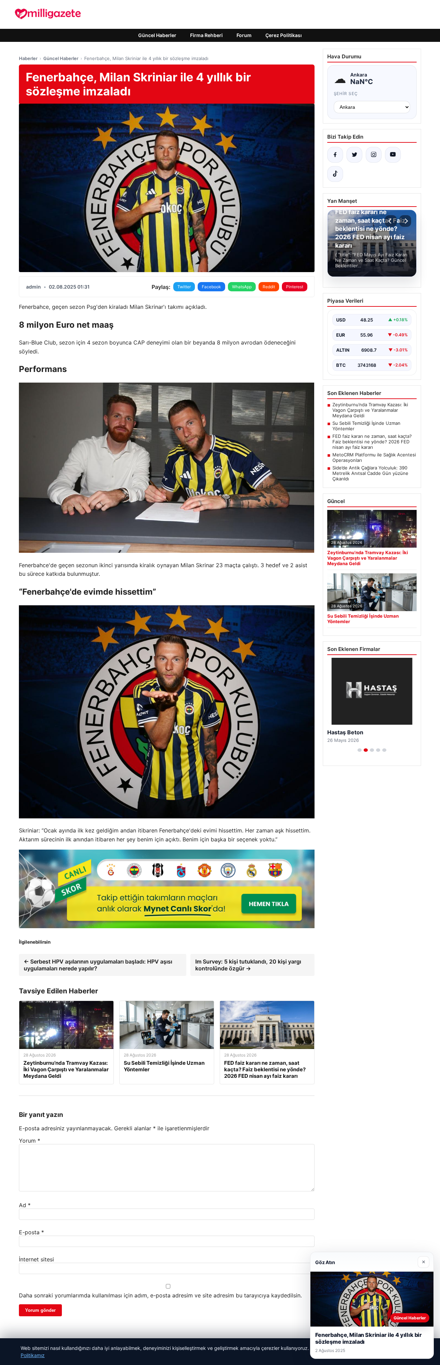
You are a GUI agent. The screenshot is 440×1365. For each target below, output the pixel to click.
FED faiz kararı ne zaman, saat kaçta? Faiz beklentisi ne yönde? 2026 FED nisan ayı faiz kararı (372, 441)
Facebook (211, 286)
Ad (25, 1205)
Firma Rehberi (206, 35)
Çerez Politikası (283, 35)
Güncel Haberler (157, 35)
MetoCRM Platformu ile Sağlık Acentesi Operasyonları (374, 457)
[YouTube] (393, 155)
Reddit (269, 286)
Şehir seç (346, 93)
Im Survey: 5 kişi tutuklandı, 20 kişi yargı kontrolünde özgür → (248, 965)
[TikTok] (335, 174)
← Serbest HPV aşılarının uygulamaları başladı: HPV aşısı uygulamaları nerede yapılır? (98, 965)
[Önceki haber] (391, 221)
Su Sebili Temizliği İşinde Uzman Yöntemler (366, 425)
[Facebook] (335, 155)
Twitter (184, 286)
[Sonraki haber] (405, 221)
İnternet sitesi (36, 1259)
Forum (244, 35)
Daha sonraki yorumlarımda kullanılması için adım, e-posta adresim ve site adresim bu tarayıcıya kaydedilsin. (160, 1295)
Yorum (29, 1140)
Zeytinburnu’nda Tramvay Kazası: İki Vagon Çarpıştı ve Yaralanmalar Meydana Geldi (370, 410)
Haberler (28, 58)
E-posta (31, 1232)
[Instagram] (374, 155)
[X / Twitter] (354, 155)
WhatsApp (242, 286)
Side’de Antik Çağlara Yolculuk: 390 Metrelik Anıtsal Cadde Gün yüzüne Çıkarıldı (370, 473)
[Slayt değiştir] (360, 750)
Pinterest (294, 286)
